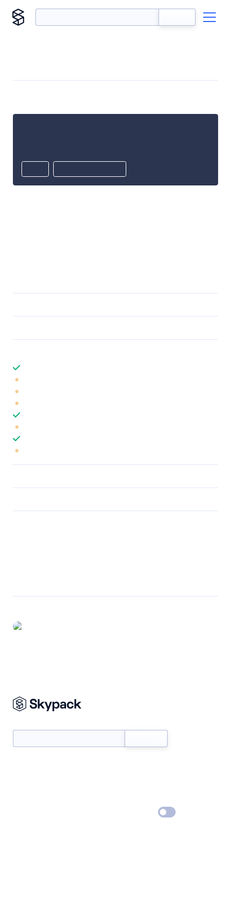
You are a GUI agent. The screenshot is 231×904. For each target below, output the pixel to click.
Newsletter (31, 724)
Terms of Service (145, 797)
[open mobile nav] (209, 17)
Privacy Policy (35, 812)
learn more (90, 351)
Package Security (41, 538)
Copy (35, 170)
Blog (125, 781)
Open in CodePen (89, 170)
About (23, 781)
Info (211, 379)
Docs (21, 766)
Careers (26, 797)
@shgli (38, 626)
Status (128, 766)
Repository (31, 580)
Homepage (31, 552)
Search (177, 17)
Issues (23, 566)
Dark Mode (134, 812)
